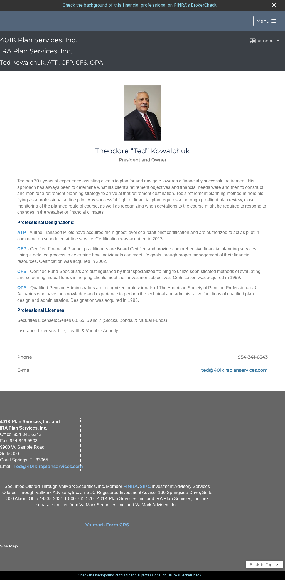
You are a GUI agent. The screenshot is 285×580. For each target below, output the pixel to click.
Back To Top (262, 564)
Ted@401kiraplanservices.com (48, 466)
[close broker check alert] (274, 5)
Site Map (9, 546)
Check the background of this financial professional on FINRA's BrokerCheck (140, 5)
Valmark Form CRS (107, 524)
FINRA (130, 486)
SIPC (145, 486)
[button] (266, 21)
